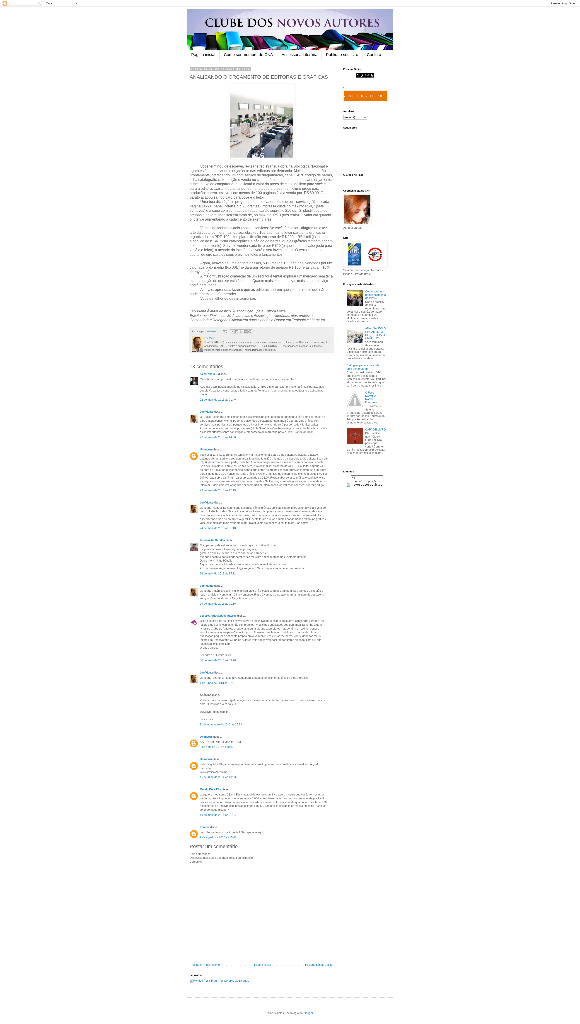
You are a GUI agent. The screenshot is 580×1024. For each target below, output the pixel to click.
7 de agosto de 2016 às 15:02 (218, 837)
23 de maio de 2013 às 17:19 (218, 490)
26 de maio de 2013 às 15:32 (218, 573)
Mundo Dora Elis (210, 789)
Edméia (205, 827)
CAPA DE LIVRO (375, 429)
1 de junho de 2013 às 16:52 (217, 683)
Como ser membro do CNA (248, 54)
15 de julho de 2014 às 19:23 (218, 777)
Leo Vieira (206, 411)
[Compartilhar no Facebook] (245, 331)
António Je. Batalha (212, 540)
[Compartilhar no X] (241, 331)
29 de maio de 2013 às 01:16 (218, 603)
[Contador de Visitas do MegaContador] (365, 76)
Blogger (308, 1013)
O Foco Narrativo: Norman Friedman (371, 397)
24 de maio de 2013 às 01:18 (218, 528)
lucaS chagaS (209, 374)
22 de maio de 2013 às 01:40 (218, 399)
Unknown (206, 449)
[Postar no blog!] (236, 331)
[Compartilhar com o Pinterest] (249, 331)
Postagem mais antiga (319, 964)
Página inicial (203, 54)
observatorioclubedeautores (218, 615)
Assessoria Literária (299, 54)
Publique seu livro (342, 54)
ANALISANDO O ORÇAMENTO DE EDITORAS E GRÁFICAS (375, 333)
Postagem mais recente (205, 964)
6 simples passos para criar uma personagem (363, 367)
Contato (374, 54)
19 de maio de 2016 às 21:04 (218, 815)
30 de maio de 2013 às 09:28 (218, 660)
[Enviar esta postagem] (225, 331)
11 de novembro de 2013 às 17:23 (221, 724)
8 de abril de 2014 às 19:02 (217, 747)
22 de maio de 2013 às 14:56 (218, 437)
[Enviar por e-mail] (232, 331)
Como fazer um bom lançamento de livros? (375, 295)
